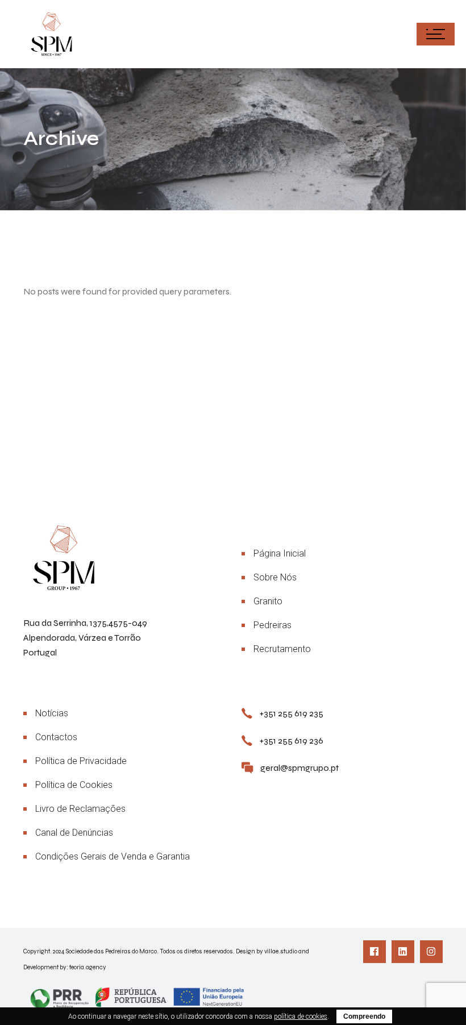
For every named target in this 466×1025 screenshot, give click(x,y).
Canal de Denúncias (74, 832)
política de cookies (300, 1016)
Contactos (56, 737)
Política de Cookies (74, 784)
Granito (267, 601)
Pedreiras (272, 625)
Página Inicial (279, 553)
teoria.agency (87, 967)
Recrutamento (282, 649)
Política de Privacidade (81, 761)
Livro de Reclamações (80, 808)
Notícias (51, 713)
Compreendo (364, 1016)
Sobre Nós (275, 577)
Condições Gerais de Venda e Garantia (112, 856)
